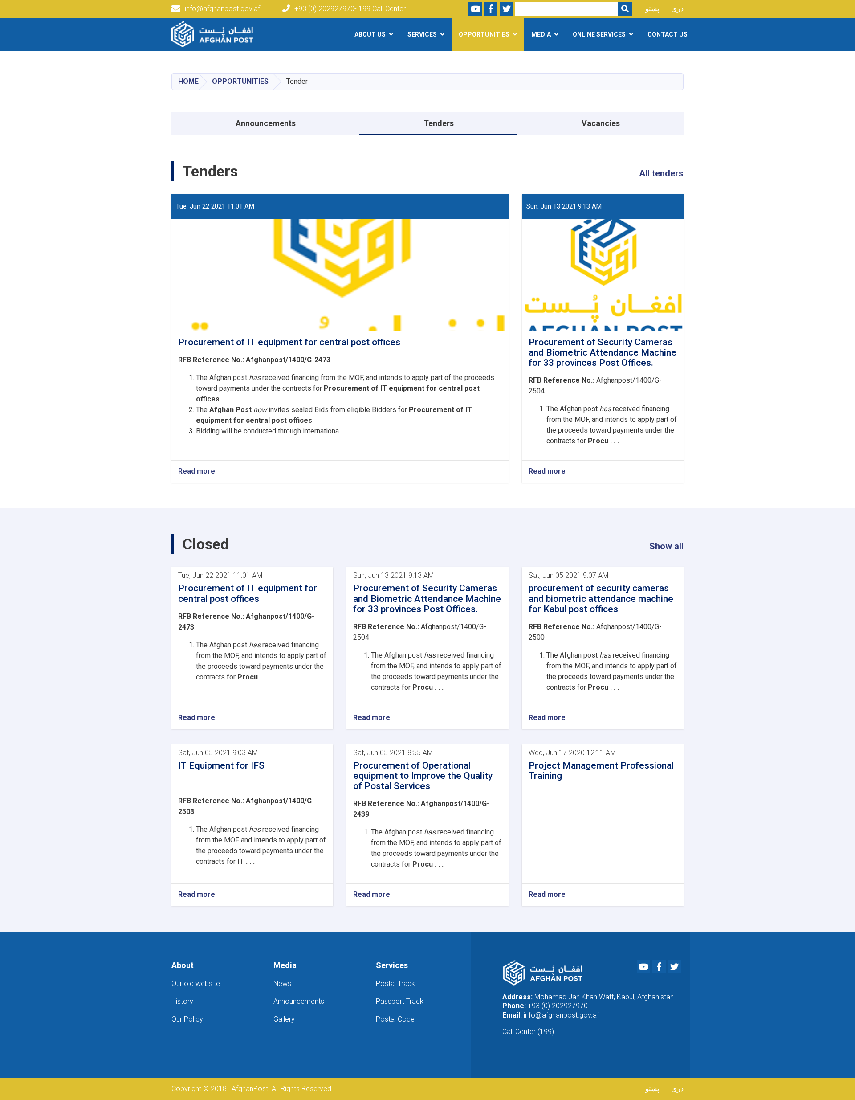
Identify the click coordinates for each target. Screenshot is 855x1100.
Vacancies (601, 123)
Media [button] (541, 34)
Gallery (284, 1019)
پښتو (652, 8)
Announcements (266, 123)
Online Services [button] (599, 34)
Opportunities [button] (484, 34)
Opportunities (240, 81)
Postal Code (395, 1019)
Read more (196, 471)
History (182, 1001)
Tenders (438, 123)
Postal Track (395, 983)
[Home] (214, 34)
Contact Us (667, 34)
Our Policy (187, 1019)
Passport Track (399, 1001)
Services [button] (422, 34)
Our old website (195, 983)
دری (677, 8)
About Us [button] (370, 34)
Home (188, 81)
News (282, 983)
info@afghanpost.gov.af (222, 8)
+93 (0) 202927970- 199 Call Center (350, 8)
